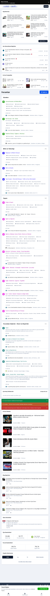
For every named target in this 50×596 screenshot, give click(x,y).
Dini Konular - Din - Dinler (12, 118)
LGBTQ (35, 272)
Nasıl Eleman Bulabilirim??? (27, 255)
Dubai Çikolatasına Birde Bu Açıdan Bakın (25, 439)
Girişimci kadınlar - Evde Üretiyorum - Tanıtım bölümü (18, 207)
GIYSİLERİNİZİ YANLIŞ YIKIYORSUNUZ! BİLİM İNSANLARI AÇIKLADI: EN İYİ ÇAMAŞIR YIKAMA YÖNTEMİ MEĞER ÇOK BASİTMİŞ (15, 34)
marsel (6, 64)
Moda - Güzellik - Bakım (12, 209)
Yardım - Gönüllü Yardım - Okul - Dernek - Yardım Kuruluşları (19, 108)
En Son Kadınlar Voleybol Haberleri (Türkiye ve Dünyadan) (18, 54)
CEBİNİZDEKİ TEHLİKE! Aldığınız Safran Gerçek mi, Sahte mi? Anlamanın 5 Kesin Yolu (38, 34)
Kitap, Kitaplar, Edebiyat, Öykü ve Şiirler (15, 238)
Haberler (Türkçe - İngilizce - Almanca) (15, 133)
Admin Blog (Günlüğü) (18, 481)
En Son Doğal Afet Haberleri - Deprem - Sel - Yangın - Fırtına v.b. (21, 214)
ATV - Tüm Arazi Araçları (12, 181)
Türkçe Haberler (11, 136)
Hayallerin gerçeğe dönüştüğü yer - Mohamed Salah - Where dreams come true (29, 416)
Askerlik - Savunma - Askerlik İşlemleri (24, 221)
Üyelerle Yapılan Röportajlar (37, 366)
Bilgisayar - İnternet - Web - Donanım (29, 155)
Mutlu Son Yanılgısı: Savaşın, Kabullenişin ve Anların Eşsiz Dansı (21, 501)
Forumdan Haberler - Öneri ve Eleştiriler (16, 324)
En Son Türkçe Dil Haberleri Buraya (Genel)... (17, 230)
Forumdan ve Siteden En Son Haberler (15, 339)
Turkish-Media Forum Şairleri (23, 366)
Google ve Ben (10, 79)
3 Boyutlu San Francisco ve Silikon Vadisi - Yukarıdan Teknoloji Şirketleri (28, 451)
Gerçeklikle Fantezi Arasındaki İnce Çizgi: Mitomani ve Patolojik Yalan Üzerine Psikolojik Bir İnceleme (26, 479)
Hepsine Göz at (42, 41)
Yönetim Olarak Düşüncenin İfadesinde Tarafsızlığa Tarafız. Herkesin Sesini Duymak (22, 408)
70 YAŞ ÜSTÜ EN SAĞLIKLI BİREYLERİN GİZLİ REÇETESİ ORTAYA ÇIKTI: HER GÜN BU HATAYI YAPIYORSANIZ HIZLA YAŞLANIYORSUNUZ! (39, 16)
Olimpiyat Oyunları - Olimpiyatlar (14, 302)
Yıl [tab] (27, 557)
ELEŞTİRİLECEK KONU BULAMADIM (15, 358)
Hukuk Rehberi (10, 223)
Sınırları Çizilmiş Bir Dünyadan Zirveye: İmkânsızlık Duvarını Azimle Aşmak (23, 494)
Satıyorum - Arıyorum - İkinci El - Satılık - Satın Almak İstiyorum (19, 110)
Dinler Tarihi (17, 123)
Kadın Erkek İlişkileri (11, 272)
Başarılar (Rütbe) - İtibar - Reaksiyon (15, 346)
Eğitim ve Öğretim (10, 219)
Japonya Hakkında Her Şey (13, 318)
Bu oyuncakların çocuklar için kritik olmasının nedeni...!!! (14, 85)
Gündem (6, 97)
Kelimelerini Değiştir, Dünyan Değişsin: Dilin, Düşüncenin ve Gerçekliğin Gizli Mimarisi (26, 508)
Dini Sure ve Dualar (11, 125)
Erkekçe (37, 270)
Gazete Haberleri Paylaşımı (34, 104)
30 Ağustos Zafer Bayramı (12, 521)
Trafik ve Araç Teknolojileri (12, 188)
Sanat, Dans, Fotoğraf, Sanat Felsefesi (28, 240)
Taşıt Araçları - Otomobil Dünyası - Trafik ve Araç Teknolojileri (21, 179)
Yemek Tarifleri (18, 285)
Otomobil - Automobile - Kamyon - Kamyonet (30, 185)
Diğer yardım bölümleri (24, 379)
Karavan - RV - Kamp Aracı (40, 183)
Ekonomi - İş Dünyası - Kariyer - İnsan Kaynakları (18, 251)
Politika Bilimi (10, 106)
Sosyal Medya (33, 157)
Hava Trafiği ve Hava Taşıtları (27, 183)
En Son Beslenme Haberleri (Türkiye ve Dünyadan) (18, 290)
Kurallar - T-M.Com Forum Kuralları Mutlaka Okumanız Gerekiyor (18, 404)
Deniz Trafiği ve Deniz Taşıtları (13, 183)
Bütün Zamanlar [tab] (40, 557)
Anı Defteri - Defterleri (37, 364)
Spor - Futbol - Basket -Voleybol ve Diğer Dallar (17, 294)
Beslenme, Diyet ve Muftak (13, 283)
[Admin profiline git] (3, 50)
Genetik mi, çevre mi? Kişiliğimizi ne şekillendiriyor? (19, 143)
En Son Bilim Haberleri (10, 58)
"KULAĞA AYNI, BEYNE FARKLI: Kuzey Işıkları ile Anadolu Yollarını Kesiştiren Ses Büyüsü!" (29, 428)
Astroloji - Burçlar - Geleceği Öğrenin (28, 236)
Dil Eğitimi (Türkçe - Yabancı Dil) (34, 223)
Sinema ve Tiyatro (41, 240)
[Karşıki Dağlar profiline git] (6, 371)
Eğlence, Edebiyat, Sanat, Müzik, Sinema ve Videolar (18, 234)
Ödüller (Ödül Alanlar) (20, 223)
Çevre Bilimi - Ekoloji (11, 205)
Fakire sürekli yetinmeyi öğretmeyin (38, 79)
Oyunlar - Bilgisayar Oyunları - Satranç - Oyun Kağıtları (18, 157)
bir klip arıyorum (8, 63)
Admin (8, 20)
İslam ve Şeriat (20, 125)
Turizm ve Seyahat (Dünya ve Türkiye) (15, 310)
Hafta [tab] (7, 557)
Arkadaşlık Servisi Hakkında (13, 270)
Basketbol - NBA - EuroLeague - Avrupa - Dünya (17, 298)
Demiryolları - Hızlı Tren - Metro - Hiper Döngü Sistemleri (30, 181)
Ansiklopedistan (11, 221)
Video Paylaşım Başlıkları (22, 243)
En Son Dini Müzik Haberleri (14, 130)
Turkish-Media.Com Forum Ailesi (24, 272)
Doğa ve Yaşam (9, 202)
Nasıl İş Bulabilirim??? (39, 255)
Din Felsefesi (10, 123)
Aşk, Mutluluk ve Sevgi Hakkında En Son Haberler (18, 277)
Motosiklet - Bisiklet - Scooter (13, 185)
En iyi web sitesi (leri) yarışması (13, 155)
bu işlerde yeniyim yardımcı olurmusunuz (17, 386)
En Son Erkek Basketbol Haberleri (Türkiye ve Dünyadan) (17, 49)
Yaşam (5, 198)
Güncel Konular (10, 104)
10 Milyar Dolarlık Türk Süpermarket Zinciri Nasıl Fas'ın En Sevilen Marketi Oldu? (30, 463)
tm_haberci (38, 143)
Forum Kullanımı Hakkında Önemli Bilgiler (13, 400)
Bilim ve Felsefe (9, 168)
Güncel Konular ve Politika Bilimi (14, 101)
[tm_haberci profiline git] (6, 143)
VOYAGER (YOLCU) (11, 335)
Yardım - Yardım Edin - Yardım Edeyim (15, 374)
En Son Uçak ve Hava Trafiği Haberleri (16, 193)
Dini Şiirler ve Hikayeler (41, 123)
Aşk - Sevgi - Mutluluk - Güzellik (27, 270)
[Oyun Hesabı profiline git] (32, 537)
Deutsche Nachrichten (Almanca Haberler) (25, 136)
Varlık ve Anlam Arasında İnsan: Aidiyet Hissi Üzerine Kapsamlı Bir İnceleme (24, 487)
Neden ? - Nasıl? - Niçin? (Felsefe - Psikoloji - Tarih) (25, 170)
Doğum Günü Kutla (11, 366)
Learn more (2, 2)
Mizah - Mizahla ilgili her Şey (30, 238)
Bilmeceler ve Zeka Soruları (13, 236)
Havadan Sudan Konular (21, 104)
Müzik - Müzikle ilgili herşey (13, 240)
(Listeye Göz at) (43, 391)
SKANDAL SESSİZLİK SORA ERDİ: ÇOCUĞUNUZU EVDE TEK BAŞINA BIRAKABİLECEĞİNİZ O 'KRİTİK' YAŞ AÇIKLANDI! (38, 25)
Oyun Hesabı (37, 536)
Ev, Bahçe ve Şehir (39, 205)
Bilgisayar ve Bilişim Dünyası (13, 152)
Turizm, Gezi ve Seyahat (12, 313)
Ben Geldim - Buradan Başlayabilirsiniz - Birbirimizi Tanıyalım (19, 364)
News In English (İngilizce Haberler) (14, 138)
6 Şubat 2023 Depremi (35, 85)
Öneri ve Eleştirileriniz (11, 350)
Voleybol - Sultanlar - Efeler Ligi (29, 302)
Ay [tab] (17, 557)
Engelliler (40, 283)
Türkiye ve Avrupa (19, 106)
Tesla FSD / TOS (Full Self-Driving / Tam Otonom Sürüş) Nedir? (14, 25)
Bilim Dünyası (10, 170)
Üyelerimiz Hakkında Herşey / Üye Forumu (16, 361)
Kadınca (43, 270)
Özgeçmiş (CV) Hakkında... (13, 257)
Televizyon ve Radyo (11, 243)
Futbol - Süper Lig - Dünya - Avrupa (32, 300)
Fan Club (39, 236)
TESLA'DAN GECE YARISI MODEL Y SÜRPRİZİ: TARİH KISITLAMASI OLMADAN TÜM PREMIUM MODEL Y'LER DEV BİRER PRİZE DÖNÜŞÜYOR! (15, 16)
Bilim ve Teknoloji (8, 149)
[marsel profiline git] (3, 64)
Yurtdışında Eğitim (11, 225)
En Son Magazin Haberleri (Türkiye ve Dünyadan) (18, 115)
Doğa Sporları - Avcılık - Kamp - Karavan (25, 205)
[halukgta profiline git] (3, 69)
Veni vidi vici (10, 371)
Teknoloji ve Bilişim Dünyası (13, 159)
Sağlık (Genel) (10, 285)
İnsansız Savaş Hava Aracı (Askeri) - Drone (17, 164)
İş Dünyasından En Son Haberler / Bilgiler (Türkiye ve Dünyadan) (22, 262)
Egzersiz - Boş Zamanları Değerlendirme (28, 283)
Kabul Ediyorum (43, 588)
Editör (7, 328)
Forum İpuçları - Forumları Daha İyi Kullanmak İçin (17, 381)
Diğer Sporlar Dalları (32, 298)
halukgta (7, 70)
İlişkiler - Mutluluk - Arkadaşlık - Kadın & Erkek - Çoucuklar (20, 267)
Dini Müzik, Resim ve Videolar (28, 123)
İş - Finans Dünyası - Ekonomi (13, 255)
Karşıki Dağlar (22, 371)
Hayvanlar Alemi (34, 207)
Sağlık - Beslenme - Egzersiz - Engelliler (15, 280)
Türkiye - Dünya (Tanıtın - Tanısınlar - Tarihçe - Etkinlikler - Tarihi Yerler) (32, 313)
